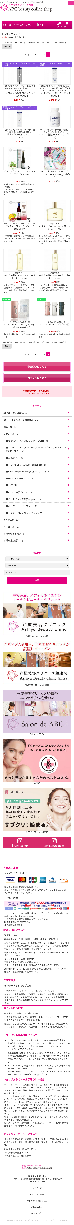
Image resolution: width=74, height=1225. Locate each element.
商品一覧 (10, 426)
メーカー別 (11, 526)
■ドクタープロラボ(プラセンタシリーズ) (28, 512)
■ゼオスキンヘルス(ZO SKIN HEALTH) (27, 440)
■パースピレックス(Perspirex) (23, 499)
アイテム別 (11, 519)
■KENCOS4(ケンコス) (19, 492)
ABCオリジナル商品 (15, 413)
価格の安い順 (20, 42)
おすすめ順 (7, 42)
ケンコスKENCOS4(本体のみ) (54, 324)
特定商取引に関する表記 (37, 1200)
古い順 (54, 42)
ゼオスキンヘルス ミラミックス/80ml (54, 95)
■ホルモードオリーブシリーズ (23, 506)
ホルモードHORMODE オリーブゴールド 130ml (19, 277)
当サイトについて (37, 1194)
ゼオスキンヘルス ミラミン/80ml (19, 136)
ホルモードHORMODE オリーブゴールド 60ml (54, 228)
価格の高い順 (34, 42)
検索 (37, 580)
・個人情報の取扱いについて (17, 1152)
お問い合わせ (37, 1207)
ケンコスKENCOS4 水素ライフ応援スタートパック (19, 326)
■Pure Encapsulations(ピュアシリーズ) (27, 471)
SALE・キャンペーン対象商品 (20, 420)
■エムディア (14, 457)
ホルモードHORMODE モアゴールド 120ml (54, 277)
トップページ (36, 1187)
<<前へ (28, 54)
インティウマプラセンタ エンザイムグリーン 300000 (19, 173)
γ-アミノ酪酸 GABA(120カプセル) (54, 136)
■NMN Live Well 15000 (19, 478)
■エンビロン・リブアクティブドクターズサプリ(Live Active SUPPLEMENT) (36, 449)
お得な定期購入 (13, 540)
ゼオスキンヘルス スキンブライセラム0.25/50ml (19, 95)
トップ (5, 34)
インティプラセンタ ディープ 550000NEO (19, 228)
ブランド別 (11, 433)
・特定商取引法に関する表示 (17, 1155)
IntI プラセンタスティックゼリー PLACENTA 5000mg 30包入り (54, 174)
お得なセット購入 (14, 533)
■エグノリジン (15, 485)
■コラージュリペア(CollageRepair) (26, 464)
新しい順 (45, 42)
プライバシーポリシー (37, 1213)
